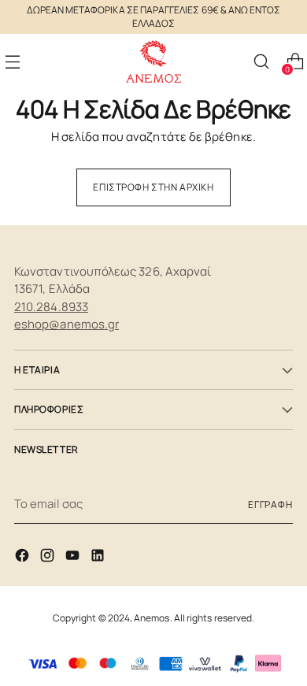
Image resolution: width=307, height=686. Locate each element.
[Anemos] (153, 61)
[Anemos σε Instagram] (48, 558)
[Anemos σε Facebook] (23, 558)
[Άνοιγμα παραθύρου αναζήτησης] (261, 62)
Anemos (151, 618)
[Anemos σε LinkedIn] (99, 558)
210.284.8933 (51, 307)
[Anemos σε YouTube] (74, 558)
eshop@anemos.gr (66, 324)
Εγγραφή (270, 504)
